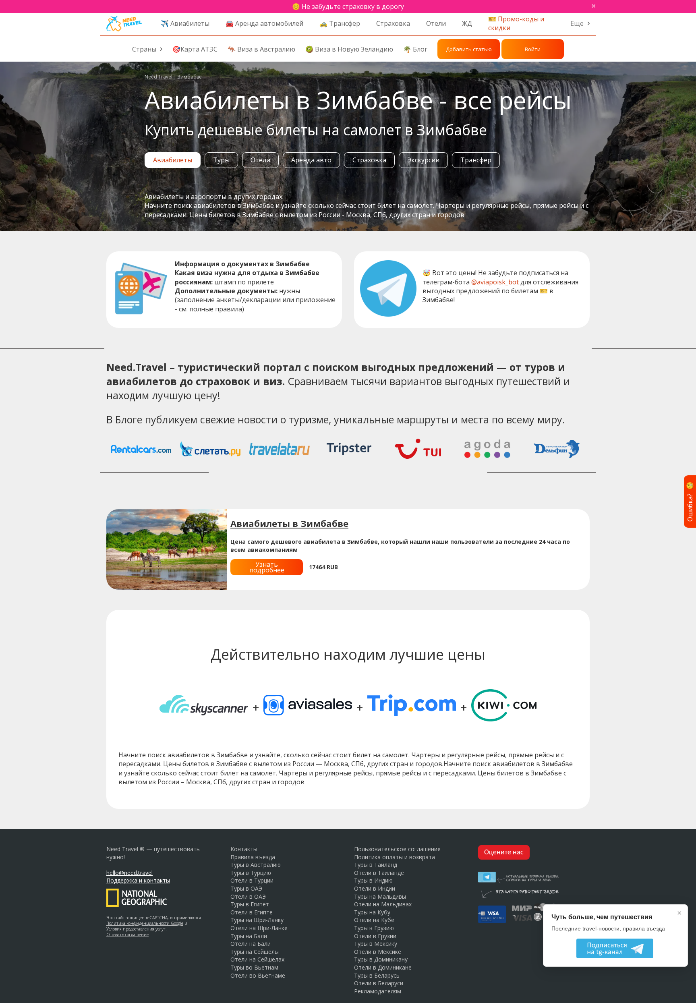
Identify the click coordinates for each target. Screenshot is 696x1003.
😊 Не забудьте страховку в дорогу (348, 6)
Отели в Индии (374, 888)
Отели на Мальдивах (383, 904)
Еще (577, 23)
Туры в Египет (249, 904)
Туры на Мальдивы (380, 896)
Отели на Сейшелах (257, 959)
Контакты (243, 849)
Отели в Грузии (375, 936)
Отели (436, 23)
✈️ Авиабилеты (185, 23)
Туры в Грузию (374, 928)
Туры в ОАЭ (246, 888)
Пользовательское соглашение (397, 849)
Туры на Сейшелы (254, 951)
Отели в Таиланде (379, 873)
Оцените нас (504, 852)
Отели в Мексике (377, 951)
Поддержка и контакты (138, 880)
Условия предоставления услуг (136, 929)
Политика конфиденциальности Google (144, 923)
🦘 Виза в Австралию (261, 49)
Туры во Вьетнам (254, 967)
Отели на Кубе (374, 920)
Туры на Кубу (372, 912)
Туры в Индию (373, 880)
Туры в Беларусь (377, 975)
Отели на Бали (250, 943)
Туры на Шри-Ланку (257, 920)
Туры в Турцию (250, 873)
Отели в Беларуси (378, 983)
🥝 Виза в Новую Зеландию (349, 49)
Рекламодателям (377, 991)
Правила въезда (252, 857)
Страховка (393, 23)
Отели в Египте (251, 912)
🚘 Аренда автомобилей (264, 23)
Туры (221, 159)
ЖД (467, 23)
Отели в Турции (251, 880)
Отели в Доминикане (383, 967)
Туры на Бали (248, 936)
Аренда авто (311, 159)
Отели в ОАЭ (248, 896)
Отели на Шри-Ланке (259, 928)
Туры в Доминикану (381, 959)
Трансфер (475, 159)
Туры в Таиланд (375, 864)
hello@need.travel (129, 873)
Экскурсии (423, 159)
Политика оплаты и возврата (394, 857)
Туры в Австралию (255, 864)
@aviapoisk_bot (495, 282)
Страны (144, 49)
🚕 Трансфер (339, 23)
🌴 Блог (415, 49)
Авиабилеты (172, 159)
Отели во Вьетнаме (257, 975)
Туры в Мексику (375, 943)
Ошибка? (690, 501)
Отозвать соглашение (127, 934)
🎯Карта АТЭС (195, 49)
